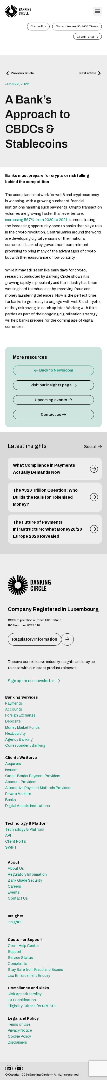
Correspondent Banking (25, 745)
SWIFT (11, 847)
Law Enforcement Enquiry (29, 976)
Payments (13, 703)
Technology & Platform (24, 829)
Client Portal (15, 841)
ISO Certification (22, 1000)
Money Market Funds (22, 728)
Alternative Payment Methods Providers (38, 788)
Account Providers (20, 782)
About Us (16, 868)
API (8, 835)
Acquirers (13, 764)
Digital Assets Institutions (27, 806)
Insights (15, 922)
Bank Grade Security (25, 880)
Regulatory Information (27, 874)
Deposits (13, 721)
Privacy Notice (20, 1030)
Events (14, 892)
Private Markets (18, 794)
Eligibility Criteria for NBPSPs (32, 1006)
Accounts (13, 709)
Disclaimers (17, 1042)
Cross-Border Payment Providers (32, 776)
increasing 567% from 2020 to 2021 (36, 220)
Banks (10, 800)
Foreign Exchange (20, 715)
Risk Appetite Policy (25, 994)
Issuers (11, 770)
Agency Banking (19, 739)
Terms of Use (19, 1024)
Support (15, 952)
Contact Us (18, 898)
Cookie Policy (19, 1036)
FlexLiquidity (15, 734)
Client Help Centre (23, 946)
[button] (97, 11)
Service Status (20, 958)
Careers (14, 886)
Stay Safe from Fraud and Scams (35, 970)
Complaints (17, 964)
